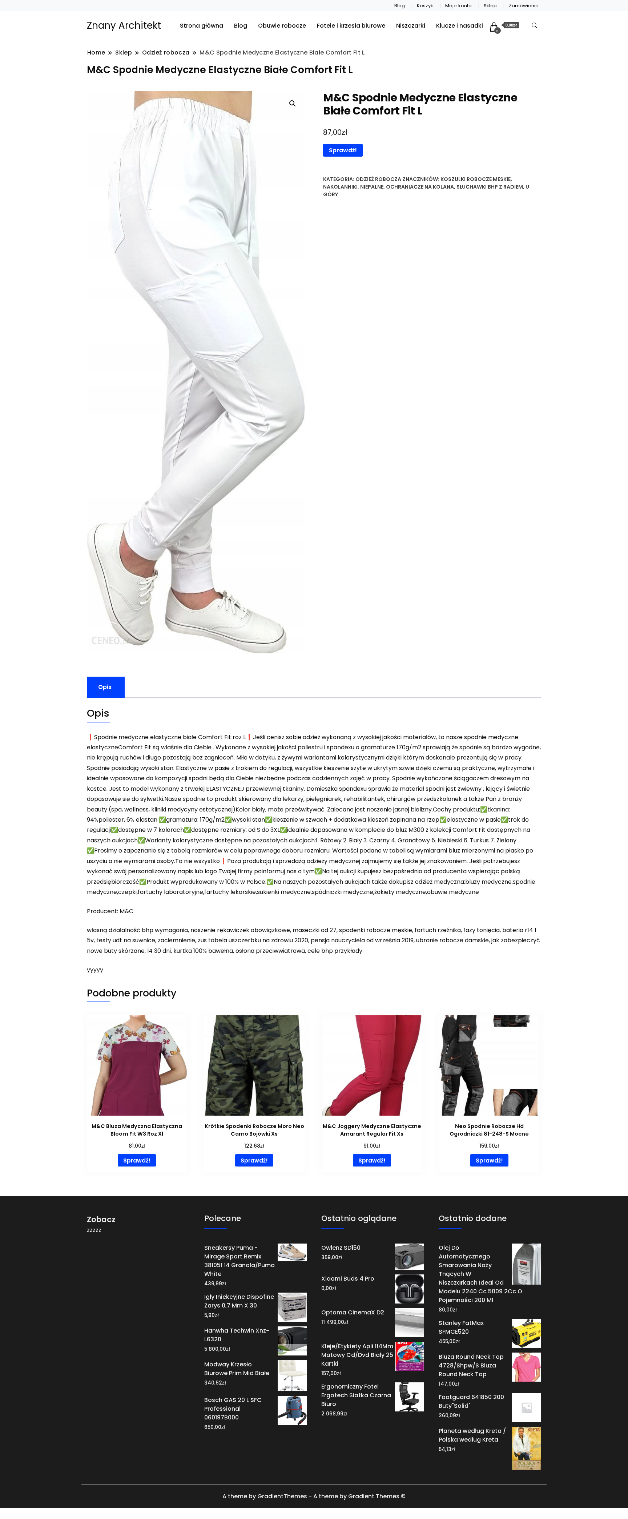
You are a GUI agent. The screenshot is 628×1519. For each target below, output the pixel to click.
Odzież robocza (378, 179)
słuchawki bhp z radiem (489, 186)
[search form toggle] (534, 25)
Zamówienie (524, 5)
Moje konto (458, 5)
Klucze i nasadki (459, 25)
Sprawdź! (343, 150)
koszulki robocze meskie (475, 179)
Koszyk (425, 5)
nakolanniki (340, 186)
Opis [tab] (105, 687)
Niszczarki (410, 25)
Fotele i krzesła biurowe (351, 25)
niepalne (371, 186)
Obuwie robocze (282, 25)
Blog (399, 5)
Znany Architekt (124, 25)
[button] (292, 103)
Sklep (490, 5)
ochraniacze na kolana (420, 186)
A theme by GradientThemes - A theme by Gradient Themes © (314, 1496)
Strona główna (201, 25)
